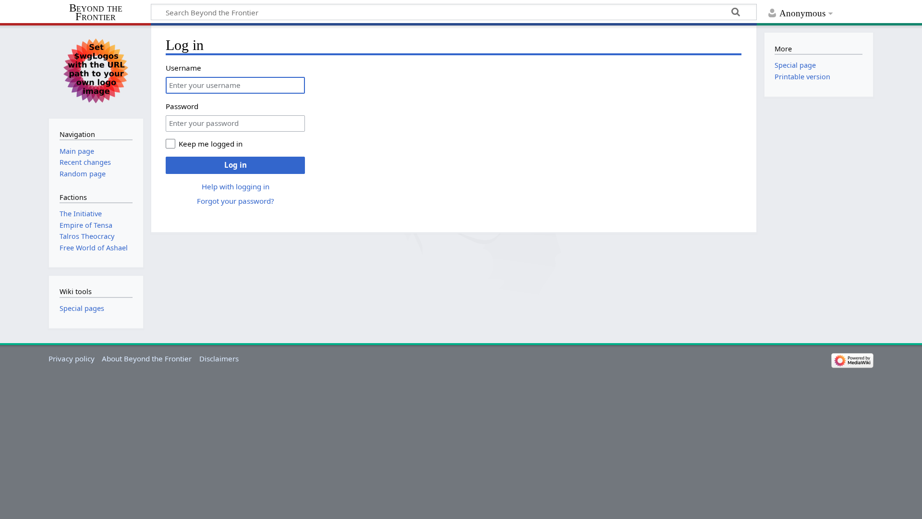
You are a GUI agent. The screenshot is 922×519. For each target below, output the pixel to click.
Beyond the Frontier (95, 12)
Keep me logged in (211, 143)
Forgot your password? (235, 201)
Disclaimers (219, 358)
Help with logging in (235, 186)
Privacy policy (72, 358)
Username (183, 68)
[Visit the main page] (96, 71)
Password (182, 106)
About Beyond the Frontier (147, 358)
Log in (235, 165)
